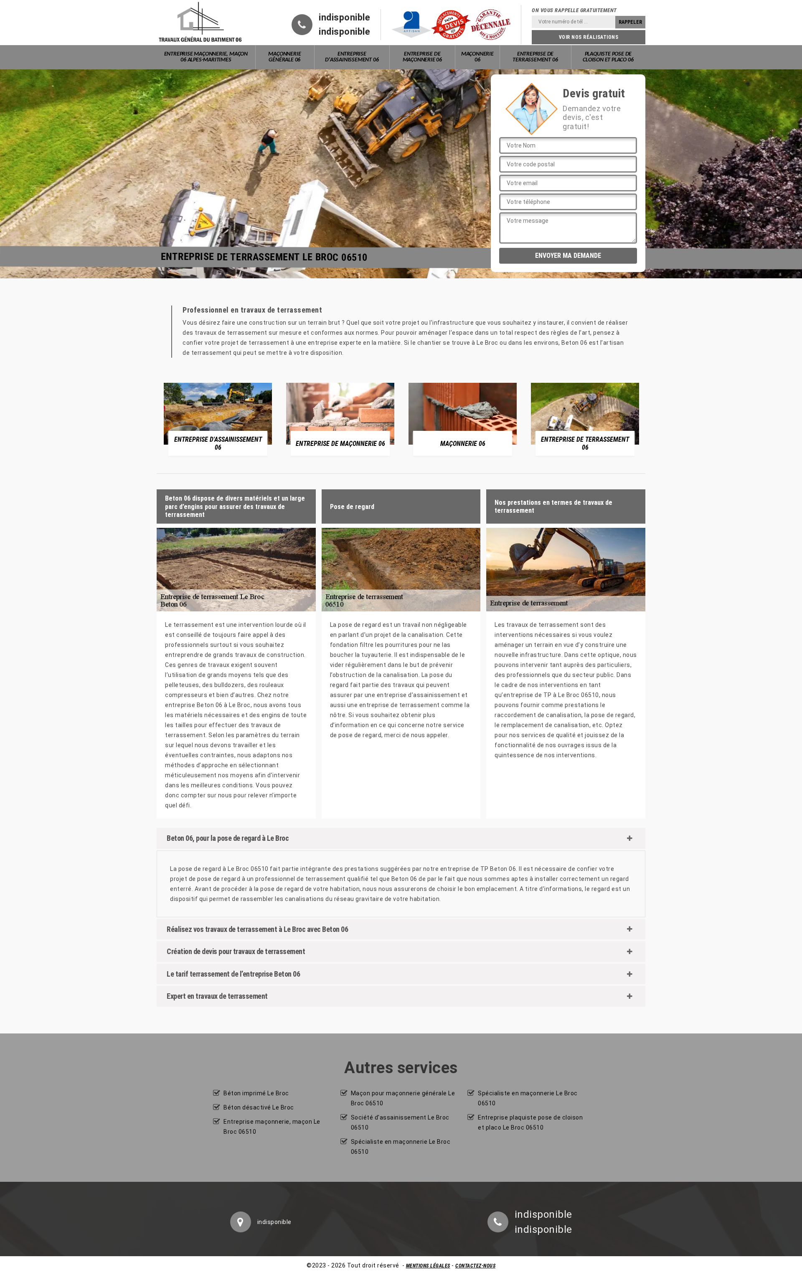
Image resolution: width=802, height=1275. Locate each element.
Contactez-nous (475, 1266)
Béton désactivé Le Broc (258, 1107)
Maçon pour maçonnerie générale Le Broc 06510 (403, 1098)
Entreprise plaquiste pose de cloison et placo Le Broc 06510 (530, 1122)
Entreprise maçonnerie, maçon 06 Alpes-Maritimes (206, 57)
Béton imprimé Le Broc (256, 1093)
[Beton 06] (200, 22)
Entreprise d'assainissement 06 (351, 57)
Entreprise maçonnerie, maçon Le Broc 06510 (271, 1126)
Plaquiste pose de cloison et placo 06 (608, 57)
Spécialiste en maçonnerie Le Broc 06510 (401, 1146)
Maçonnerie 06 (477, 57)
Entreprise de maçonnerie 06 (422, 57)
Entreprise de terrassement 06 (535, 57)
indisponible (344, 18)
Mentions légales (428, 1266)
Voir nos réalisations (589, 37)
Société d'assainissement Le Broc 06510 (400, 1122)
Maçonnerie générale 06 (284, 57)
